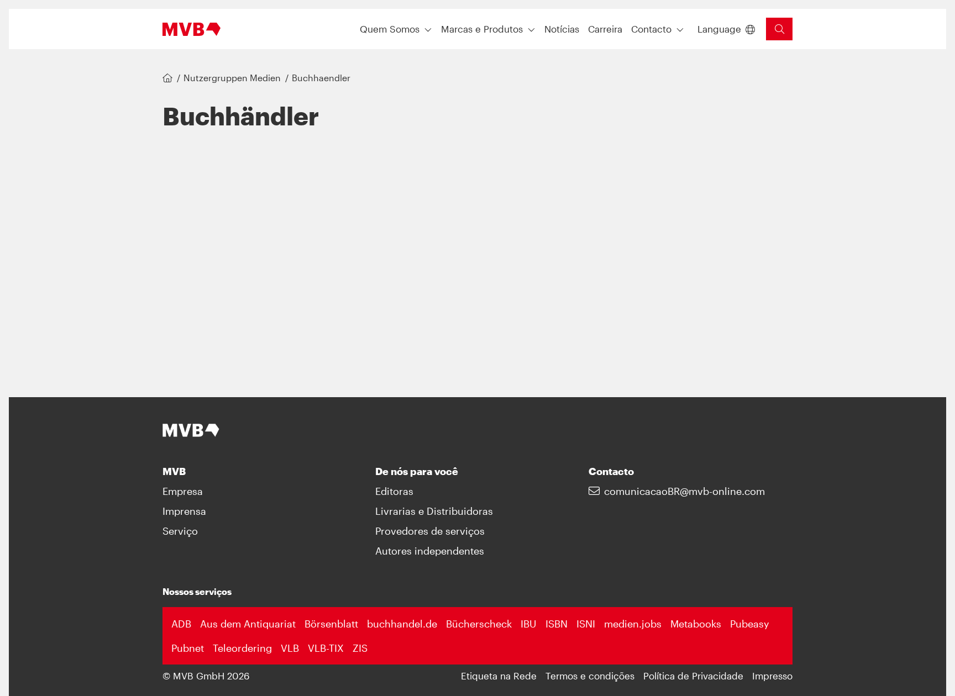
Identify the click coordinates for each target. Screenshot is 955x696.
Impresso (772, 675)
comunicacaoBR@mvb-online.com (684, 491)
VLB (290, 648)
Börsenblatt (331, 624)
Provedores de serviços (430, 531)
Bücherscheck (479, 624)
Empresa (182, 491)
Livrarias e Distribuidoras (434, 511)
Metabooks (695, 624)
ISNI (585, 624)
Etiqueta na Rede (499, 675)
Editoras (394, 491)
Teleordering (242, 648)
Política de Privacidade (693, 675)
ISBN (556, 624)
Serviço (180, 531)
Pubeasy (749, 624)
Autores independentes (429, 551)
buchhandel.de (402, 624)
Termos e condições (589, 675)
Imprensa (184, 511)
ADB (181, 624)
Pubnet (187, 648)
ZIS (360, 648)
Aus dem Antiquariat (248, 624)
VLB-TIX (326, 648)
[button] (562, 29)
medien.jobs (633, 624)
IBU (529, 624)
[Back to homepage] (191, 29)
